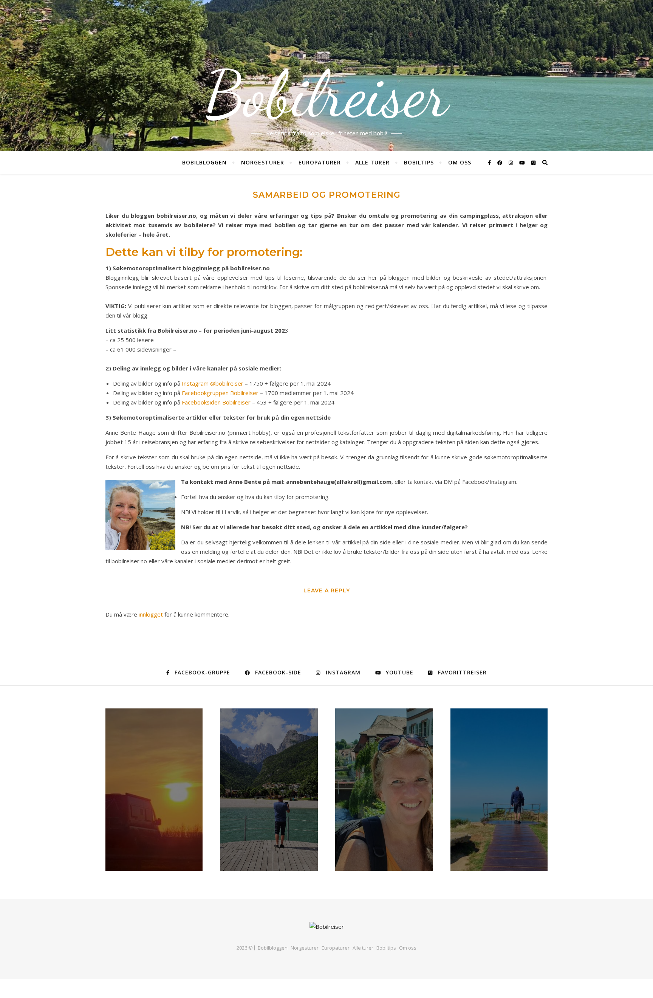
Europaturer (320, 162)
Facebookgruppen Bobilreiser (220, 393)
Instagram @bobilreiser (212, 383)
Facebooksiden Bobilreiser (216, 402)
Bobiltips (419, 162)
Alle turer (372, 162)
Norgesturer (262, 162)
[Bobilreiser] (326, 926)
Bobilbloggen (204, 162)
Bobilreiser (326, 94)
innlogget (151, 614)
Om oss (459, 162)
